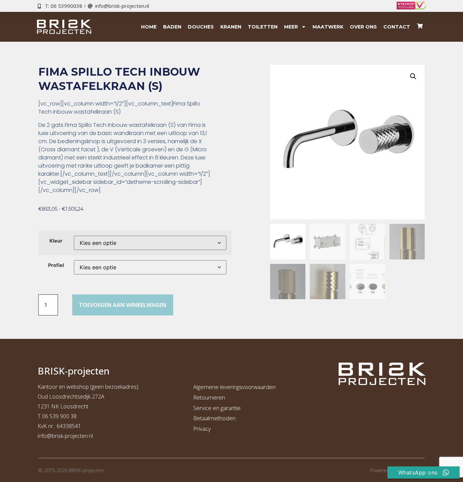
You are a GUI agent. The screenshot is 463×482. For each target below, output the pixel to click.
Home (149, 27)
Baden (172, 27)
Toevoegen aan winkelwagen (122, 305)
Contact (396, 27)
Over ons (363, 27)
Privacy (202, 428)
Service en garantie (217, 408)
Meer (291, 27)
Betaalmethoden (214, 418)
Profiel (56, 265)
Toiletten (263, 27)
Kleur (55, 240)
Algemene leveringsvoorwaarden (234, 387)
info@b (46, 436)
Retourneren (209, 397)
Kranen (230, 27)
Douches (201, 27)
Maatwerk (328, 27)
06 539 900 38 (59, 416)
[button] (413, 76)
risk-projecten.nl (74, 436)
